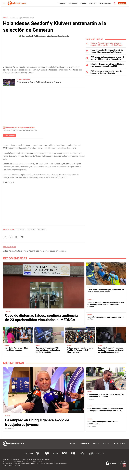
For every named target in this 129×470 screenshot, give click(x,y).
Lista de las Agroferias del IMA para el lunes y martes (16, 349)
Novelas (92, 3)
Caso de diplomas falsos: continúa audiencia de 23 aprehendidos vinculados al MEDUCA (41, 317)
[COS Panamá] (55, 455)
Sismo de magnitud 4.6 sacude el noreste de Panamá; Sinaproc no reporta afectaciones (107, 51)
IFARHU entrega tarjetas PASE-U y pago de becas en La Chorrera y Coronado (106, 72)
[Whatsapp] (16, 237)
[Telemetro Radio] (91, 455)
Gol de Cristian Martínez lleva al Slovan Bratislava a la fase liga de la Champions (35, 251)
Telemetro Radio (105, 3)
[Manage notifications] (124, 465)
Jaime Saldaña (9, 428)
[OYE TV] (46, 455)
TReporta (61, 3)
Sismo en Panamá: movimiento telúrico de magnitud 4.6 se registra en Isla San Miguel (106, 44)
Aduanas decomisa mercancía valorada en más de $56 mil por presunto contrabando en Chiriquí (105, 304)
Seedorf (31, 230)
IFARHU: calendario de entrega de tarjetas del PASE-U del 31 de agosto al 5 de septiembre (107, 58)
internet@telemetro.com (13, 465)
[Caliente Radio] (82, 455)
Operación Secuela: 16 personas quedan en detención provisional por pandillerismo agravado (111, 350)
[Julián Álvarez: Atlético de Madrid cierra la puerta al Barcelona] (9, 85)
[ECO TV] (64, 455)
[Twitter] (11, 237)
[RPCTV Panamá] (37, 455)
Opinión (83, 3)
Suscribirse (10, 135)
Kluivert (41, 230)
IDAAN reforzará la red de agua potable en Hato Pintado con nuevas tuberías (105, 291)
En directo (122, 3)
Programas (72, 3)
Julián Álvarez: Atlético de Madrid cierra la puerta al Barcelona (39, 82)
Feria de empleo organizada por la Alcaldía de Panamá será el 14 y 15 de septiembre (80, 350)
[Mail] (22, 237)
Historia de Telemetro (28, 459)
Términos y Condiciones (11, 459)
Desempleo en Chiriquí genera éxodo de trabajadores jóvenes (37, 422)
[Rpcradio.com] (73, 455)
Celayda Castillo (91, 426)
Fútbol (12, 18)
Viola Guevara (90, 399)
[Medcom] (100, 455)
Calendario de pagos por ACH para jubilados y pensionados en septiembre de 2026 (107, 65)
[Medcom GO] (29, 455)
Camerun (20, 230)
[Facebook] (5, 237)
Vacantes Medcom (43, 459)
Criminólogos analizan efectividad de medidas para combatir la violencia (105, 396)
